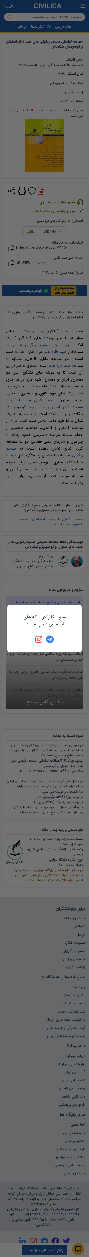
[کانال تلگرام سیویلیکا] (50, 639)
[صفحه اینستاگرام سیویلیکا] (39, 639)
